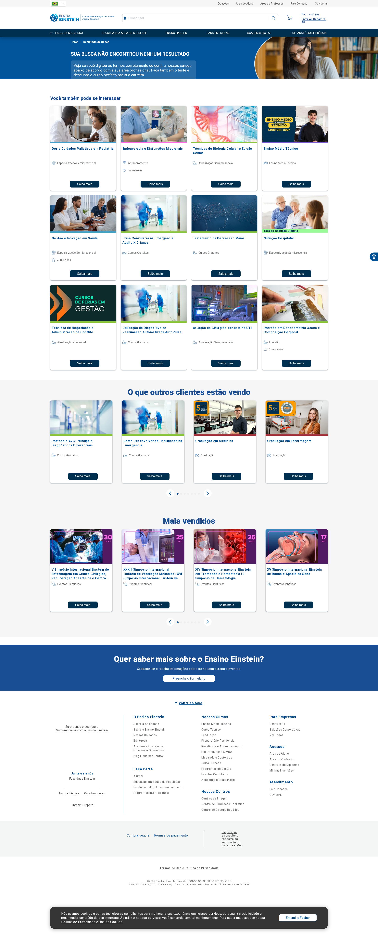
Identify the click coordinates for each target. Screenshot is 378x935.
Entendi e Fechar (298, 918)
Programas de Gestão (216, 768)
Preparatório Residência (217, 740)
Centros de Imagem (214, 798)
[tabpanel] (81, 441)
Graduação (208, 735)
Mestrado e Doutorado (216, 757)
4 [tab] (188, 494)
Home (74, 42)
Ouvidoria (321, 3)
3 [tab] (185, 494)
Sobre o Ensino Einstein (149, 729)
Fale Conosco (299, 3)
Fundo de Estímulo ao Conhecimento (158, 787)
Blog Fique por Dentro (148, 756)
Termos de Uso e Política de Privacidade (189, 868)
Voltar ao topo (190, 703)
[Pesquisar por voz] (124, 18)
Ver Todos (276, 735)
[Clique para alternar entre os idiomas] (58, 3)
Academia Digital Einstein (218, 779)
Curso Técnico (211, 729)
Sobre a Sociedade (146, 723)
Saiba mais (84, 184)
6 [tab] (195, 494)
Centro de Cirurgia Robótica (220, 809)
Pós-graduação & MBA (216, 751)
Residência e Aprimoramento (221, 746)
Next (208, 493)
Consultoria (277, 723)
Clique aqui (229, 832)
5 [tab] (192, 494)
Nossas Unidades (145, 735)
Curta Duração (211, 763)
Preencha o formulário (189, 678)
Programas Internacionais (151, 792)
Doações (223, 3)
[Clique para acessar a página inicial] (82, 22)
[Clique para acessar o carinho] (290, 18)
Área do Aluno (245, 3)
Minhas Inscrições (282, 770)
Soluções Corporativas (285, 729)
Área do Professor (271, 3)
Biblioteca (140, 740)
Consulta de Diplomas (284, 764)
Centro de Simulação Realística (222, 804)
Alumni (138, 776)
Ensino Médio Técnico (216, 723)
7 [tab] (199, 494)
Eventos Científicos (214, 774)
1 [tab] (178, 494)
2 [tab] (181, 494)
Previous (170, 493)
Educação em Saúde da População (157, 781)
